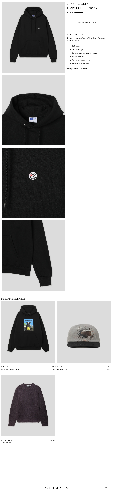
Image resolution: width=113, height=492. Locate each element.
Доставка (79, 34)
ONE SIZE (60, 367)
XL (4, 367)
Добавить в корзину (89, 23)
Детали (70, 34)
